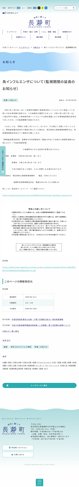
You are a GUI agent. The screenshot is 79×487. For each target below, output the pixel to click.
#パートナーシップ (52, 365)
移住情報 (58, 37)
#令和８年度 (26, 362)
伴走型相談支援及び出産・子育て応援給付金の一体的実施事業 (37, 319)
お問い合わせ (19, 454)
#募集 (69, 362)
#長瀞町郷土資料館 (16, 369)
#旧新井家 (27, 369)
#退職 (4, 362)
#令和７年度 (12, 365)
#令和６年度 (21, 365)
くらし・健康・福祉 (49, 32)
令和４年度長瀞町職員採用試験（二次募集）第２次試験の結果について (41, 325)
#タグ (46, 369)
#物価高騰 (72, 365)
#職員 (4, 365)
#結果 (34, 362)
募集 (6, 347)
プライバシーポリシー (35, 418)
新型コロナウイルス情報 (21, 347)
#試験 (64, 362)
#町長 (10, 362)
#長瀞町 (35, 369)
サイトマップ (21, 418)
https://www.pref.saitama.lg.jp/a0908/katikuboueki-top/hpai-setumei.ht (37, 195)
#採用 (74, 362)
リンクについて (9, 418)
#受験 (59, 362)
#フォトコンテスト (44, 362)
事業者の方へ (67, 32)
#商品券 (5, 369)
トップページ (12, 32)
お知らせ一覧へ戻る (10, 331)
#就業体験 (31, 365)
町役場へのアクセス (19, 447)
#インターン (40, 365)
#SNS (54, 362)
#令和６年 (63, 365)
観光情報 (39, 37)
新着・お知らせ (41, 347)
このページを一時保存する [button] (3, 159)
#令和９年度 (17, 362)
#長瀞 (41, 369)
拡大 (23, 8)
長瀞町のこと (21, 37)
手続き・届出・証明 (30, 32)
